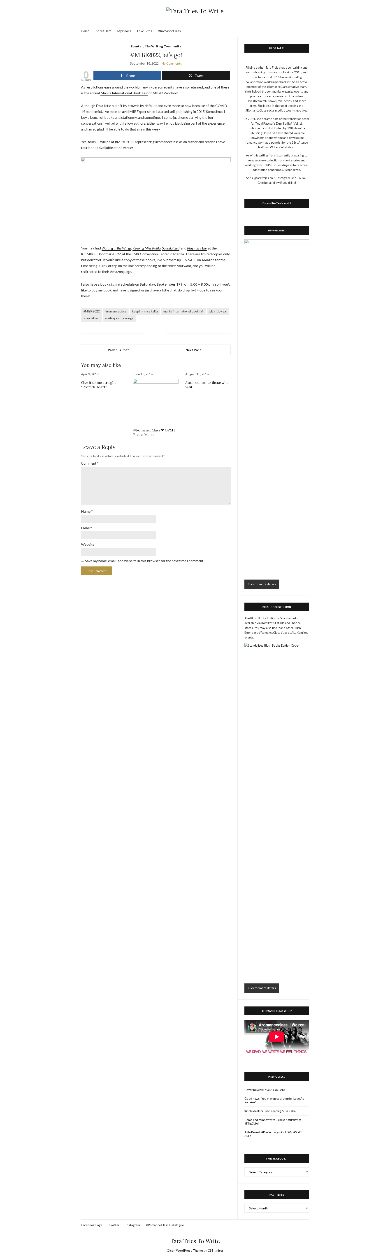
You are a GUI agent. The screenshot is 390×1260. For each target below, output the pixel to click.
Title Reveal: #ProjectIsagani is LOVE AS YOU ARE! (274, 1134)
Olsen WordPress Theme (185, 1250)
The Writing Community (163, 46)
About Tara (103, 31)
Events (136, 46)
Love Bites (144, 31)
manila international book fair (183, 311)
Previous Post (118, 350)
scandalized (91, 318)
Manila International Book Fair (124, 93)
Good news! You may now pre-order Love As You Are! (274, 1100)
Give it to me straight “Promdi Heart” (98, 384)
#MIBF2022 (91, 311)
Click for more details (262, 584)
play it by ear (218, 311)
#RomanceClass (169, 31)
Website (87, 544)
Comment (90, 463)
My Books (124, 31)
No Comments (172, 63)
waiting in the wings (119, 318)
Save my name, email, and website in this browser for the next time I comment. (144, 561)
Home (85, 31)
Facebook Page (91, 1225)
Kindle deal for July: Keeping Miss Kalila (270, 1111)
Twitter (114, 1225)
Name (87, 511)
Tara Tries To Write (195, 1241)
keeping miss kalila (145, 311)
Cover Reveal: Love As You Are (264, 1090)
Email (86, 528)
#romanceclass (115, 311)
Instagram (132, 1225)
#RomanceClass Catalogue (165, 1225)
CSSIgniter (215, 1250)
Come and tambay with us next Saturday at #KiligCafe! (272, 1121)
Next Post (193, 350)
